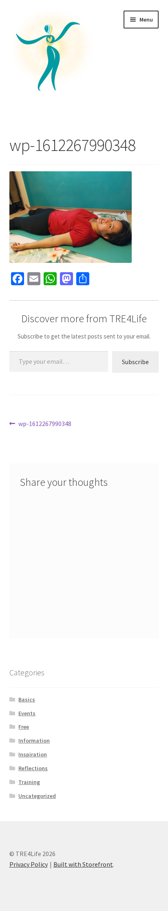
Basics (26, 699)
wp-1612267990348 (44, 424)
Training (29, 782)
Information (34, 740)
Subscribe (135, 362)
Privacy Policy (28, 864)
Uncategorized (37, 796)
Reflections (33, 768)
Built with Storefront (83, 864)
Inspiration (32, 754)
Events (26, 713)
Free (23, 726)
